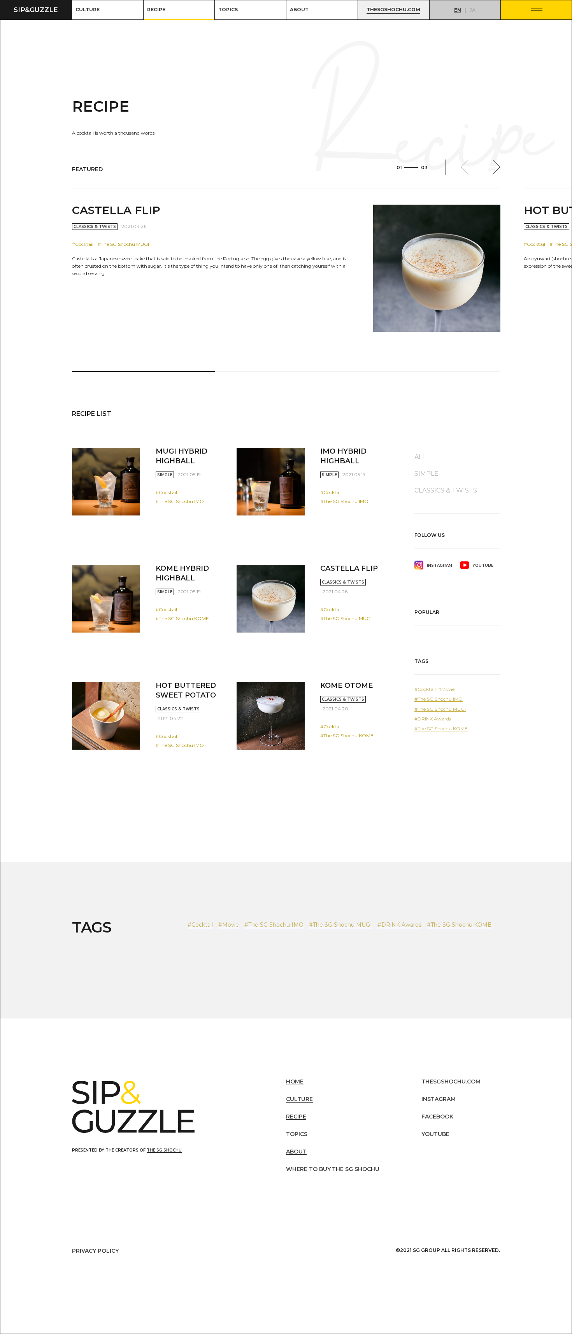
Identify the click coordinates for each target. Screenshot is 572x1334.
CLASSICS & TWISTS (95, 226)
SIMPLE (164, 474)
